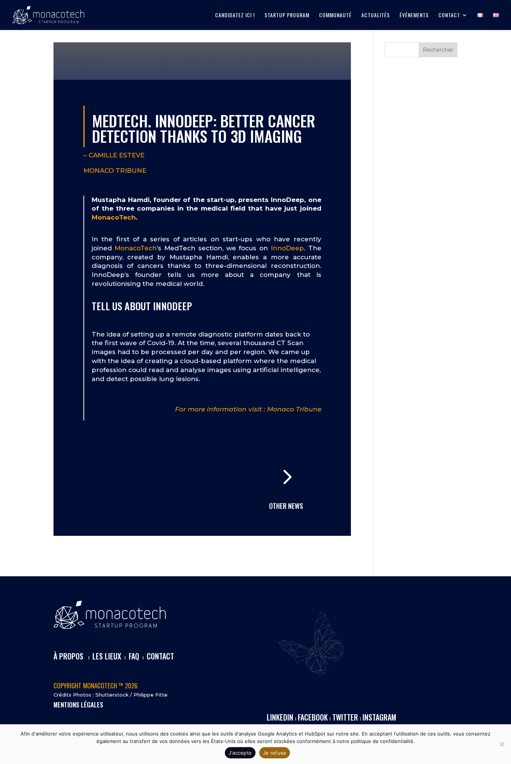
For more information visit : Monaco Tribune (248, 409)
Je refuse (274, 753)
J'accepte (240, 753)
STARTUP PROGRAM (286, 15)
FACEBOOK (313, 717)
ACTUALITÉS (375, 15)
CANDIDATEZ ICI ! (235, 15)
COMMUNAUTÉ (335, 15)
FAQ (134, 656)
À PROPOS (68, 656)
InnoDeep (287, 248)
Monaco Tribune (114, 170)
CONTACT (449, 15)
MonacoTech (114, 217)
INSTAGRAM (379, 717)
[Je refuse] (501, 744)
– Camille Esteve (113, 155)
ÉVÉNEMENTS (414, 15)
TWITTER (345, 717)
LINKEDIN (280, 717)
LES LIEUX (106, 656)
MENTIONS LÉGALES (78, 704)
